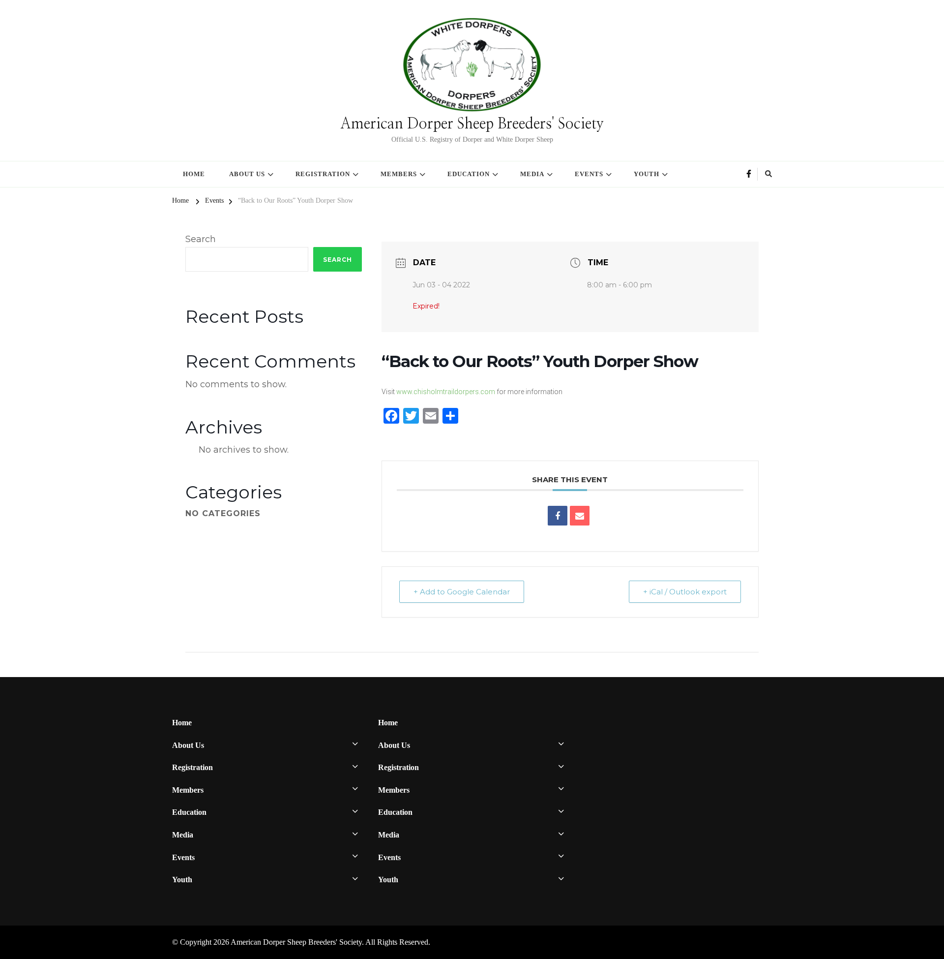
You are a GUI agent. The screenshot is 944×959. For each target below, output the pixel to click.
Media (532, 174)
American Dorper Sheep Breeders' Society (472, 124)
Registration (322, 174)
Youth (646, 174)
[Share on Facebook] (557, 516)
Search (200, 239)
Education (468, 174)
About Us (247, 174)
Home (194, 174)
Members (399, 174)
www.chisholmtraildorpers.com (445, 392)
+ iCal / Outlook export (685, 591)
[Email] (580, 516)
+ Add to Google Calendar (461, 591)
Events (589, 174)
